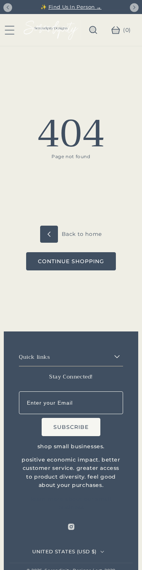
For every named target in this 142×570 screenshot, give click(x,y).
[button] (9, 30)
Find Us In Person (74, 7)
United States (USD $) (64, 551)
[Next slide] (134, 7)
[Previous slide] (7, 7)
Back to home (81, 234)
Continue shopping (71, 261)
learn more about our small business (71, 503)
